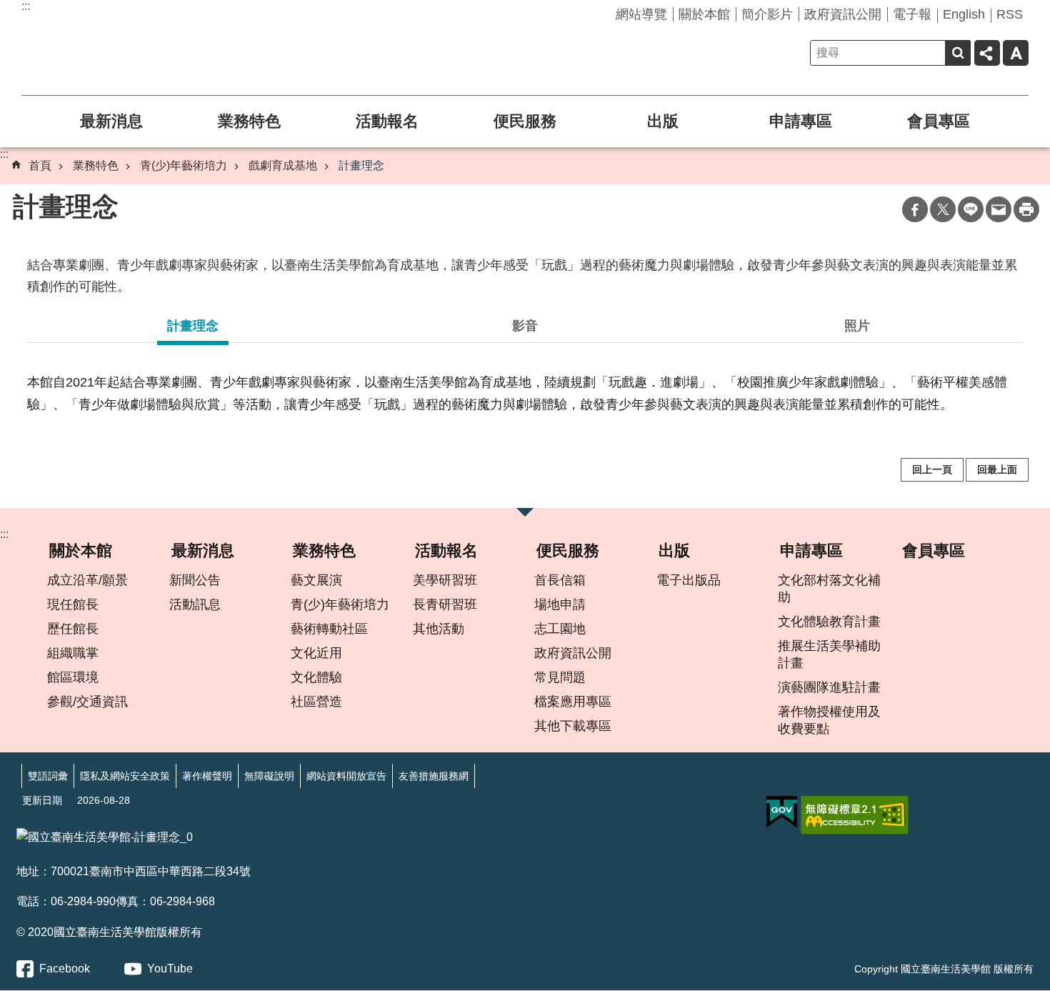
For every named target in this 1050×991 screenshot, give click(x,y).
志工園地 (560, 629)
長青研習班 (445, 604)
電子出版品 (688, 580)
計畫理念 (361, 165)
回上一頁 (932, 469)
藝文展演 (316, 580)
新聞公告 (195, 580)
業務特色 (249, 121)
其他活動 (438, 629)
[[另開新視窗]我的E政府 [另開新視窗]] (781, 812)
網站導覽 (641, 14)
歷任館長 (73, 629)
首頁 (40, 165)
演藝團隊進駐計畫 (829, 687)
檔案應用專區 (572, 701)
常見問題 (560, 677)
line (971, 209)
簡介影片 (767, 14)
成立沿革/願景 (87, 580)
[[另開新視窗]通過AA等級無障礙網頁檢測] (855, 815)
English (964, 14)
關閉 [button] (525, 516)
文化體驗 (316, 677)
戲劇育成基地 (283, 165)
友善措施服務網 (434, 776)
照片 (857, 326)
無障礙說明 (269, 776)
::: (25, 6)
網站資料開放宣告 (346, 776)
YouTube (170, 968)
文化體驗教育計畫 (829, 621)
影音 (525, 326)
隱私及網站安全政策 (125, 776)
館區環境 (73, 677)
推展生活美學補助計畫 (829, 654)
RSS (1009, 14)
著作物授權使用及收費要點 (829, 720)
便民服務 (525, 121)
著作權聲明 (207, 776)
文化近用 (316, 653)
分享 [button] (987, 53)
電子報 (912, 14)
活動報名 (387, 121)
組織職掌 (73, 653)
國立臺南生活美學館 (135, 41)
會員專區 (938, 121)
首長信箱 (560, 580)
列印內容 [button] (1026, 209)
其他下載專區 (572, 726)
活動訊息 (195, 604)
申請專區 (800, 121)
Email (998, 209)
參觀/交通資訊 (87, 701)
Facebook (915, 209)
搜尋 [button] (958, 53)
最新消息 (111, 121)
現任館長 (73, 604)
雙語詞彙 (48, 776)
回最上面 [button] (997, 469)
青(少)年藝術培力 (183, 165)
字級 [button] (1016, 53)
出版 (663, 121)
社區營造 (316, 701)
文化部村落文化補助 (829, 588)
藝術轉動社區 (329, 629)
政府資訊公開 (842, 14)
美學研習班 (445, 580)
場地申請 (560, 604)
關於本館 (704, 14)
